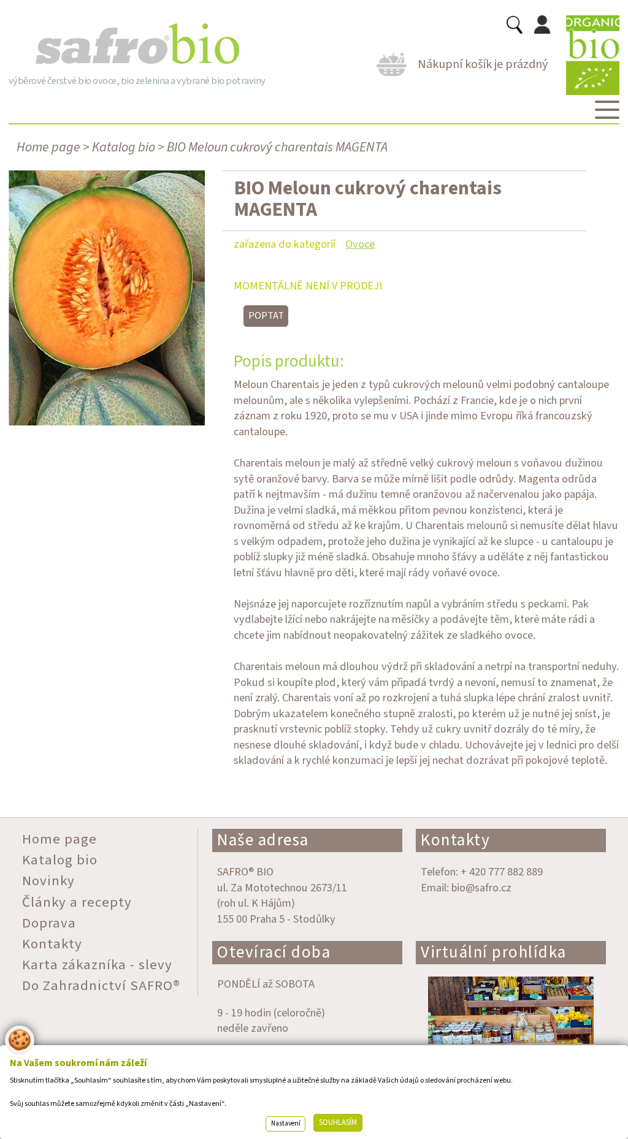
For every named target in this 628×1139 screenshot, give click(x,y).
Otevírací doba (274, 952)
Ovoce (360, 244)
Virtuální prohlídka (494, 952)
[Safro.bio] (137, 44)
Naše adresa (263, 840)
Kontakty (455, 840)
